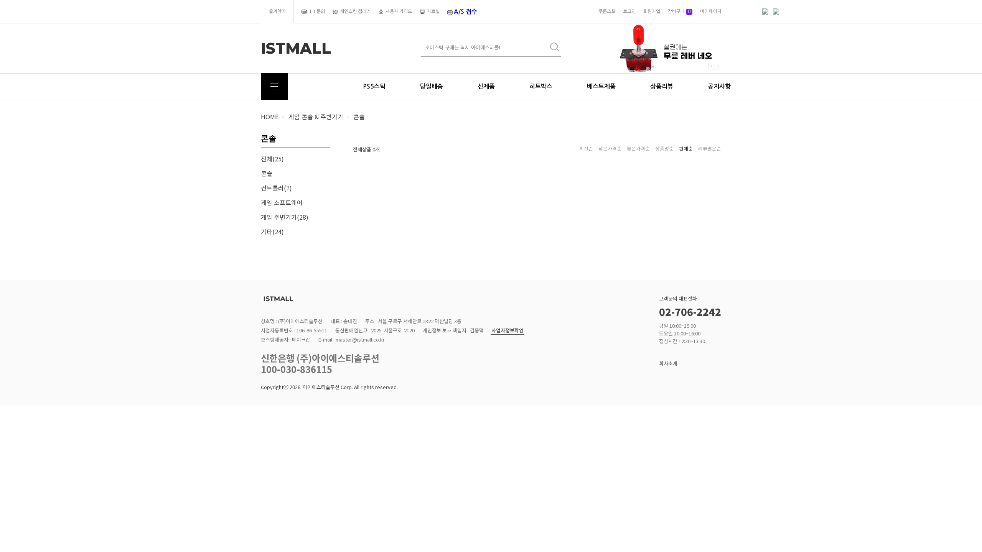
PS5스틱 (374, 86)
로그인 (629, 11)
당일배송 (431, 86)
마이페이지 (710, 11)
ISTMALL (296, 48)
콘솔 (359, 116)
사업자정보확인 (507, 330)
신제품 (486, 86)
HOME (269, 116)
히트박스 (540, 86)
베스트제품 (601, 86)
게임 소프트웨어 (282, 202)
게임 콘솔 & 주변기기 (315, 116)
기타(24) (272, 231)
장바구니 (679, 11)
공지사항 (719, 86)
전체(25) (272, 159)
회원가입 (651, 11)
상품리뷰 (661, 86)
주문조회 (606, 11)
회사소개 (668, 363)
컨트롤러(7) (276, 188)
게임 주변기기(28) (284, 217)
